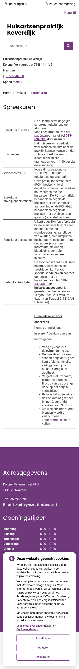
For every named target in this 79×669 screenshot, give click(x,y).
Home (7, 93)
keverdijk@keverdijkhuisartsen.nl (35, 505)
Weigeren (43, 647)
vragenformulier (52, 420)
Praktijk (21, 93)
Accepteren (43, 656)
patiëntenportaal (45, 135)
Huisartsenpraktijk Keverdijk (35, 29)
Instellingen (43, 638)
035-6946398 (18, 499)
